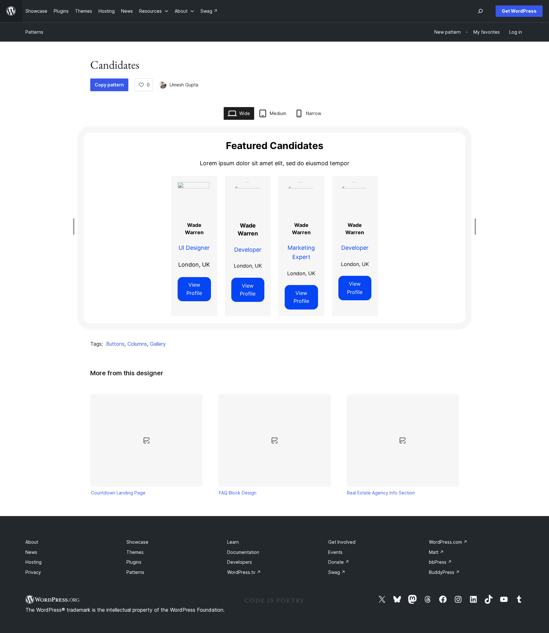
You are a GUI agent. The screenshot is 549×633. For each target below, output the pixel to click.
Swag (336, 572)
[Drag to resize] (75, 226)
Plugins (133, 562)
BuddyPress (444, 572)
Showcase (137, 542)
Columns (137, 344)
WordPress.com (448, 542)
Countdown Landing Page (118, 492)
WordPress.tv (244, 572)
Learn (233, 542)
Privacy (33, 572)
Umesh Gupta (184, 84)
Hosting (33, 562)
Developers (239, 562)
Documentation (243, 552)
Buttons (115, 344)
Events (335, 552)
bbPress (440, 562)
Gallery (158, 344)
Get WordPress (519, 11)
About (31, 542)
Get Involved (342, 542)
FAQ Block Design (237, 492)
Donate (338, 562)
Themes (135, 552)
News (31, 552)
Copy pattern (109, 84)
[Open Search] (480, 11)
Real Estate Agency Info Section (381, 492)
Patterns (34, 32)
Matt (436, 552)
